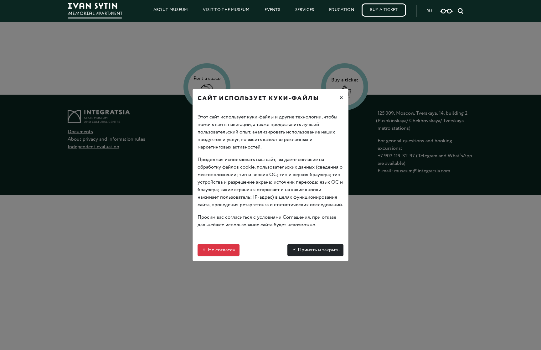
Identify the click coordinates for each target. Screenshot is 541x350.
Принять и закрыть (317, 249)
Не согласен (221, 249)
